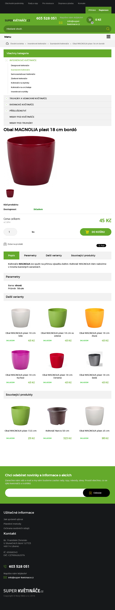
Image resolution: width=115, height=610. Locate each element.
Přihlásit (92, 10)
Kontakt (81, 3)
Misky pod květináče (22, 117)
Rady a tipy (33, 3)
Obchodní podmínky (14, 3)
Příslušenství (18, 110)
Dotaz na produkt (15, 244)
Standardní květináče (59, 43)
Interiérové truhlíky (19, 92)
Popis (11, 255)
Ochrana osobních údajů (16, 528)
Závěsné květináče (19, 78)
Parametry (30, 255)
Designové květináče (20, 65)
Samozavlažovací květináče (23, 74)
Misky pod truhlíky (21, 123)
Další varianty (54, 255)
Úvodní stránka (17, 43)
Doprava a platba (66, 3)
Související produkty (83, 255)
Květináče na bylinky (20, 83)
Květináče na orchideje (21, 87)
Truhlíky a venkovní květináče (28, 98)
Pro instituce (48, 3)
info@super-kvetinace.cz (73, 23)
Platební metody (12, 523)
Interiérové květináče (37, 43)
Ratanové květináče (22, 104)
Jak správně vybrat (13, 519)
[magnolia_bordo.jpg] (31, 160)
